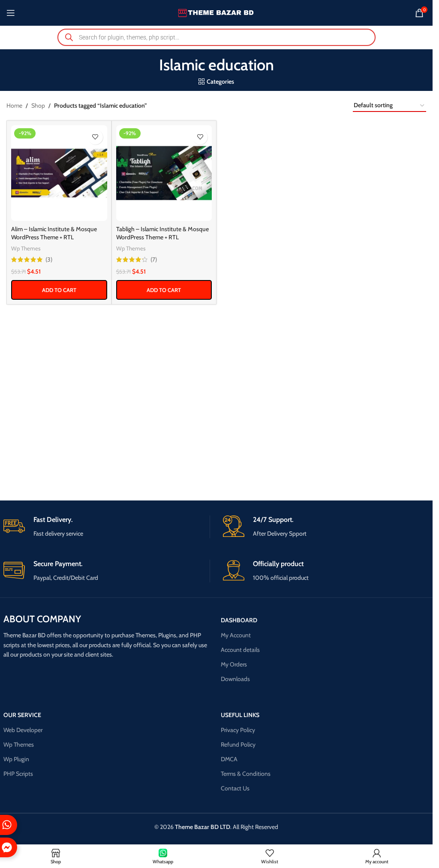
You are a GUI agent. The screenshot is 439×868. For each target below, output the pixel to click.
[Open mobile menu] (10, 12)
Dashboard (239, 620)
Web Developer (22, 730)
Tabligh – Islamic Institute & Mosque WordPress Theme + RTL (162, 233)
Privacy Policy (238, 730)
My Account (236, 635)
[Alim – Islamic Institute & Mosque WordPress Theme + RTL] (59, 173)
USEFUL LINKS (240, 715)
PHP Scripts (18, 774)
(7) (153, 259)
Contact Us (235, 788)
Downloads (235, 679)
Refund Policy (238, 744)
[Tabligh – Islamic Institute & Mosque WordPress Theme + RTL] (164, 173)
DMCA (229, 759)
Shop (38, 105)
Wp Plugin (16, 759)
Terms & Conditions (246, 774)
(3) (48, 259)
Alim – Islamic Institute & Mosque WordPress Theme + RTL (54, 233)
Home (14, 105)
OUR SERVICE (22, 715)
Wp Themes (26, 248)
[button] (59, 290)
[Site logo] (216, 12)
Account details (240, 650)
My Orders (234, 664)
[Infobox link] (106, 526)
